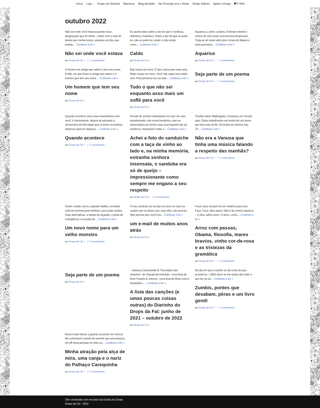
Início (79, 3)
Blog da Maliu (146, 3)
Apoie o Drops (222, 3)
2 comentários (97, 60)
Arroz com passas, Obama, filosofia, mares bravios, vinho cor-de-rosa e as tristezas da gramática (224, 241)
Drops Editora (201, 3)
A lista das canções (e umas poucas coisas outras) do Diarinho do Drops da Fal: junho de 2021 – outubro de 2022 (156, 305)
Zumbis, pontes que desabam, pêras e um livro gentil (224, 294)
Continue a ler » (85, 44)
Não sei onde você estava (94, 53)
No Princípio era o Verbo (173, 3)
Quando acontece (84, 137)
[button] (93, 3)
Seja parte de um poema (222, 74)
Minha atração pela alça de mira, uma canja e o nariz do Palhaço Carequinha (95, 358)
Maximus (129, 3)
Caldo (136, 53)
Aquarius (205, 53)
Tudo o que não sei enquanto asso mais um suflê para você (157, 93)
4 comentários (97, 144)
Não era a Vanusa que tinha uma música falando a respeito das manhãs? (224, 144)
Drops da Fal (76, 60)
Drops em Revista (108, 3)
